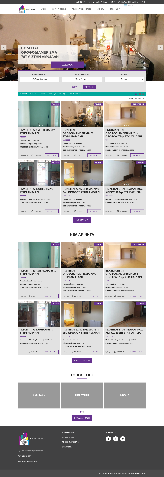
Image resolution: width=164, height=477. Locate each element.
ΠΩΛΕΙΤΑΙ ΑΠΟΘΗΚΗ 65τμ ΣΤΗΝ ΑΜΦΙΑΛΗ (36, 331)
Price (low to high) (75, 94)
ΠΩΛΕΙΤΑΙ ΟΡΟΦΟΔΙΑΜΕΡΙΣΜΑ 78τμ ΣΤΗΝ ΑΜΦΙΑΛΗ (79, 274)
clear (74, 87)
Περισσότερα (82, 220)
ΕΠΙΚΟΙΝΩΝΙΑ (67, 447)
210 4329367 (26, 456)
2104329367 (80, 2)
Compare (37, 155)
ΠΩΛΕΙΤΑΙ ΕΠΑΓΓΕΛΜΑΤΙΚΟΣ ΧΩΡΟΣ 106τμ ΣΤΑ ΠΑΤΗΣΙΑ (124, 331)
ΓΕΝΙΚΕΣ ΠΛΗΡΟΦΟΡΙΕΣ (70, 442)
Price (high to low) (57, 94)
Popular (42, 94)
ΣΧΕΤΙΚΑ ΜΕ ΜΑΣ (68, 437)
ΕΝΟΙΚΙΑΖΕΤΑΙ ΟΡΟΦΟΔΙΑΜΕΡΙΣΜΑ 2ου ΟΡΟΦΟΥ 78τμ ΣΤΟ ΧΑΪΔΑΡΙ (123, 274)
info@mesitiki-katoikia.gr (129, 2)
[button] (3, 47)
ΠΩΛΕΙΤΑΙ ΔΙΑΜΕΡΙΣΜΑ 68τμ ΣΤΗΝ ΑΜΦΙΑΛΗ (38, 272)
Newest (33, 94)
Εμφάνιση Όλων (82, 360)
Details (50, 155)
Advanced (89, 87)
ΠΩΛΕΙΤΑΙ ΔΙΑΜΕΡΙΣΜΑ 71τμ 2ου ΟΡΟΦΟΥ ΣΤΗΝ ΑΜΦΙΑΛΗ (82, 331)
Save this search (136, 99)
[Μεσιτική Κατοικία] (27, 9)
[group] (82, 47)
